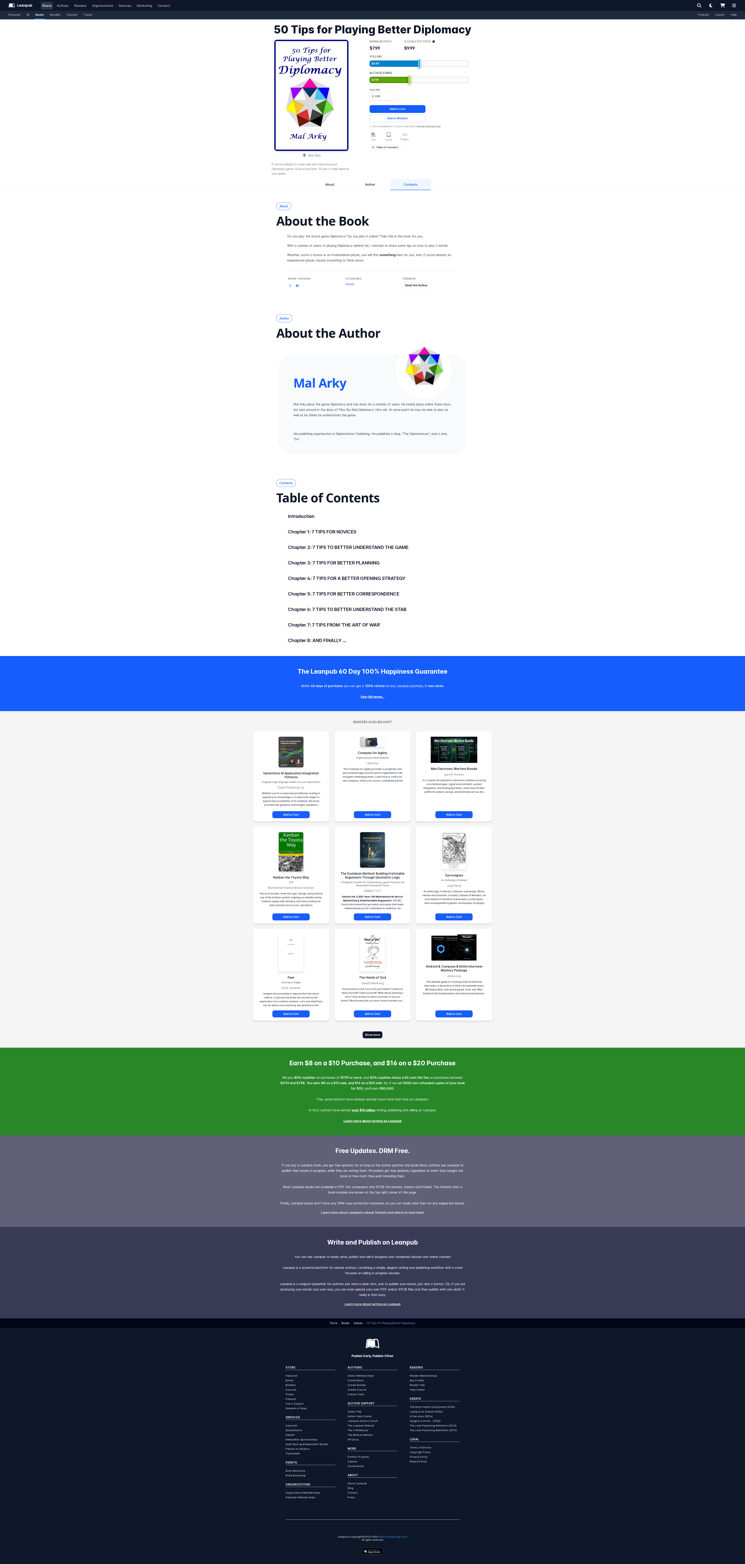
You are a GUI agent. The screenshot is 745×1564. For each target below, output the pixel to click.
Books (40, 14)
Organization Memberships (303, 1492)
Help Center (417, 1389)
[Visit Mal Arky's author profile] (424, 370)
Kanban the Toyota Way (291, 877)
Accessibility (356, 1466)
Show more (372, 1034)
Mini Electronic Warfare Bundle (454, 769)
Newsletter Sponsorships (302, 1439)
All (27, 14)
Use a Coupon (294, 1403)
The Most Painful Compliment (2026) (432, 1407)
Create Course (357, 1389)
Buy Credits (417, 1380)
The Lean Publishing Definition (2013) (433, 1425)
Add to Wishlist (397, 118)
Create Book (356, 1380)
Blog (350, 1488)
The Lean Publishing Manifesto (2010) (433, 1430)
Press (351, 1497)
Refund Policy (418, 1461)
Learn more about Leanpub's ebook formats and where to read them (372, 1212)
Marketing (144, 6)
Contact (353, 1492)
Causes (352, 1461)
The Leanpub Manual (361, 1425)
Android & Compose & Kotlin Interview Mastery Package (454, 968)
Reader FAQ (417, 1385)
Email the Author (416, 285)
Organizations (102, 6)
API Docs (353, 1439)
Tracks (87, 14)
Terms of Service (420, 1447)
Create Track (356, 1394)
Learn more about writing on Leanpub (373, 1121)
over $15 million (363, 1110)
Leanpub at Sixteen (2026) (426, 1411)
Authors (63, 6)
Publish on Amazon (297, 1448)
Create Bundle (357, 1385)
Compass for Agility (372, 753)
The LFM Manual (358, 1430)
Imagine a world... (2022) (425, 1420)
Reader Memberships (423, 1375)
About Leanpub (357, 1483)
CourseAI (291, 1425)
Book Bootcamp (296, 1475)
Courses (72, 14)
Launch (720, 14)
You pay (375, 89)
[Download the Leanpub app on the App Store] (372, 1551)
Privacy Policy (419, 1456)
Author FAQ (355, 1411)
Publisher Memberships (301, 1497)
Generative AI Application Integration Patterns (291, 775)
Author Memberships (361, 1375)
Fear (291, 977)
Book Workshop (295, 1470)
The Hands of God (372, 977)
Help (734, 14)
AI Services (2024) (421, 1416)
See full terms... (373, 697)
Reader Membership (429, 126)
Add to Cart (397, 109)
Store (46, 6)
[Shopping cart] (722, 5)
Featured (14, 14)
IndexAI (290, 1434)
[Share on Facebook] (297, 285)
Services (125, 6)
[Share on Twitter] (290, 285)
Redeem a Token (296, 1408)
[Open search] (699, 5)
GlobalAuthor (294, 1430)
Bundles (55, 14)
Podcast (703, 14)
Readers (80, 6)
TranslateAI (293, 1453)
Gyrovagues (454, 875)
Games (349, 284)
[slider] (419, 63)
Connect (164, 6)
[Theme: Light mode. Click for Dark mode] (711, 5)
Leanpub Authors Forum (363, 1420)
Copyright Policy (420, 1452)
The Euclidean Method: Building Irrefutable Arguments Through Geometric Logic (373, 875)
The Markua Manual (360, 1434)
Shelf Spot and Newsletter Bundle (307, 1444)
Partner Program (358, 1456)
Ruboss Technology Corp (392, 1536)
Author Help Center (360, 1416)
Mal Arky (314, 155)
